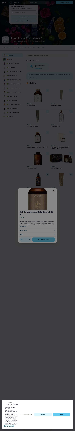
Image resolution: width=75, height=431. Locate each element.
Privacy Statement (9, 426)
